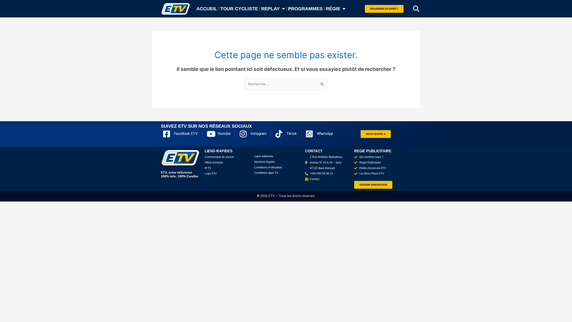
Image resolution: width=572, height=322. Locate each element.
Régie (333, 8)
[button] (416, 8)
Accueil (206, 8)
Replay (270, 8)
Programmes (305, 8)
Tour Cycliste (239, 8)
